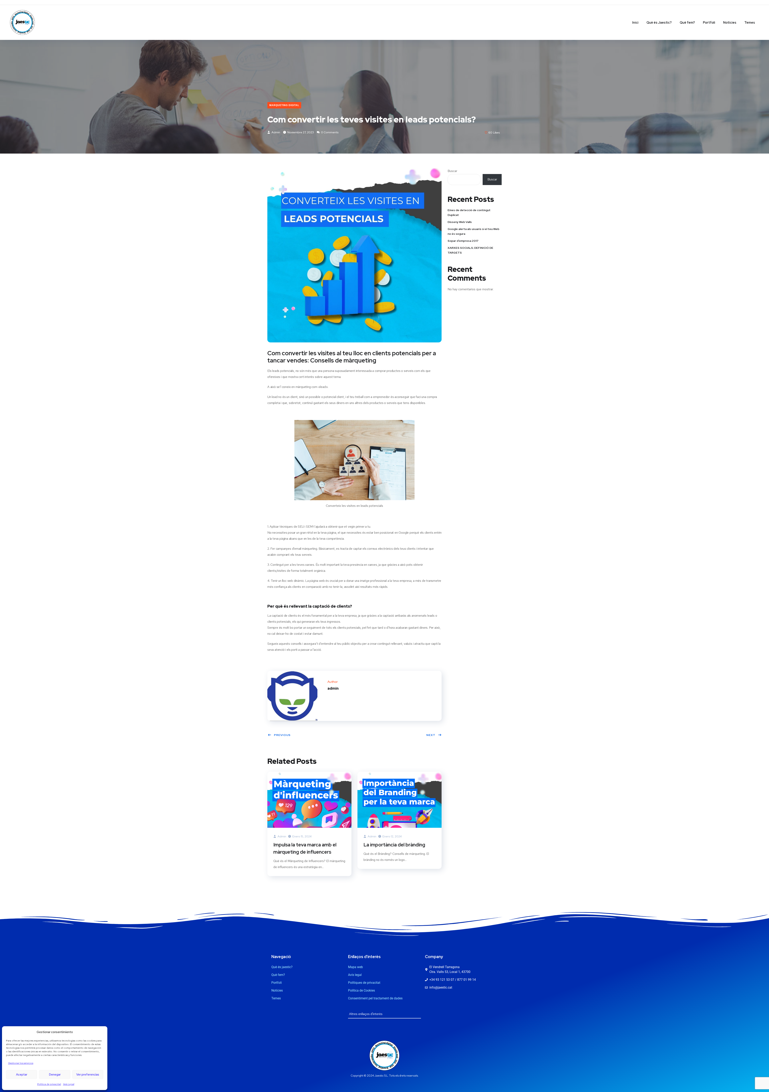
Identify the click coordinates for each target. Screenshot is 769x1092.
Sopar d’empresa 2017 (463, 241)
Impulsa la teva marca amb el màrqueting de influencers (304, 848)
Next (430, 735)
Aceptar (21, 1075)
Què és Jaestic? (659, 22)
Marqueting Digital (284, 105)
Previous (282, 735)
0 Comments (329, 132)
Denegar (55, 1075)
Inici (635, 22)
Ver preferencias (87, 1075)
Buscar (452, 171)
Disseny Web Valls (460, 222)
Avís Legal (68, 1084)
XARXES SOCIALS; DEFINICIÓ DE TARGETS (470, 250)
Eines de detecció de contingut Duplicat (469, 212)
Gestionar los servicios (20, 1063)
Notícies (729, 22)
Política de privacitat (49, 1084)
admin (275, 132)
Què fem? (687, 22)
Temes (749, 22)
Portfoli (709, 22)
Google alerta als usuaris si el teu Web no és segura (473, 231)
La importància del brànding (394, 845)
